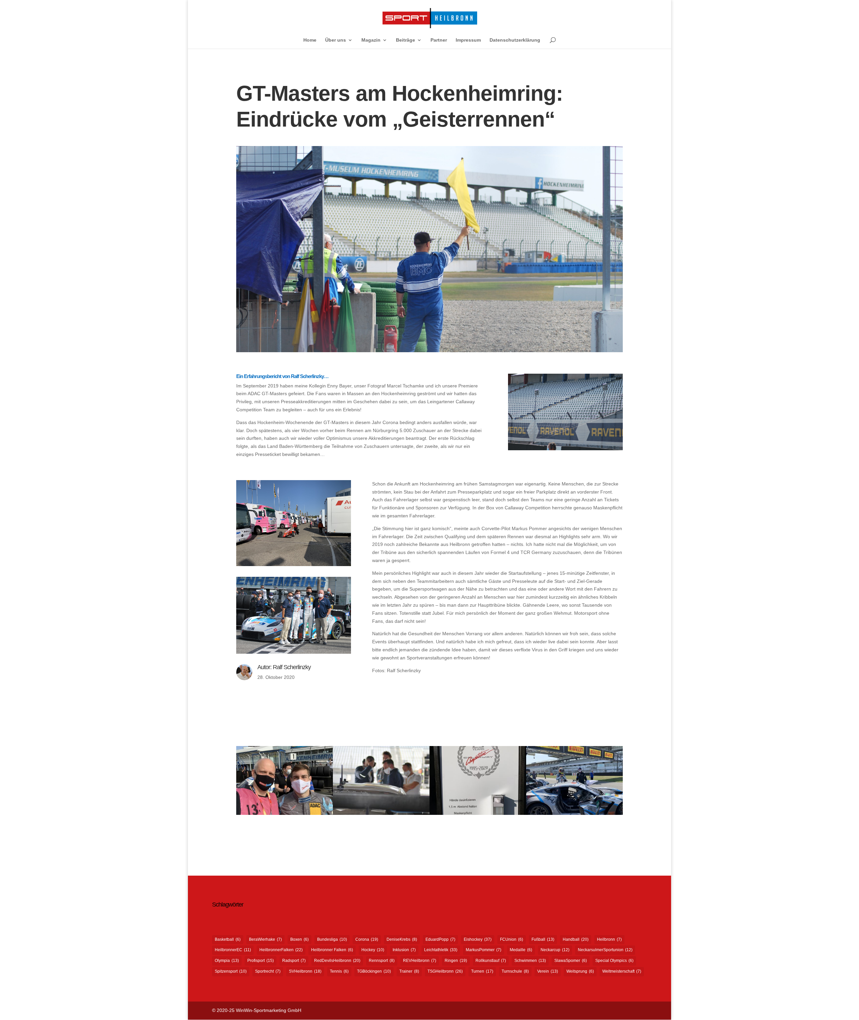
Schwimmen (530, 960)
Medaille (521, 949)
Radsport (294, 960)
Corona (366, 939)
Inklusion (404, 949)
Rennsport (382, 960)
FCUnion (511, 939)
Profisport (260, 960)
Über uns (335, 40)
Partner (439, 40)
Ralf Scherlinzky (292, 667)
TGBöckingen (374, 971)
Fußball (543, 939)
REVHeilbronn (419, 960)
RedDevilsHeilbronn (337, 960)
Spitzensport (231, 971)
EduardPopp (440, 939)
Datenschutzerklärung (515, 40)
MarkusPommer (483, 949)
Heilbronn (609, 939)
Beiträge (405, 40)
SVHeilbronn (305, 971)
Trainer (409, 971)
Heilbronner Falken (332, 949)
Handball (576, 939)
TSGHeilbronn (445, 971)
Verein (547, 971)
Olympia (227, 960)
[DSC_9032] (381, 815)
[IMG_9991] (478, 815)
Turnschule (515, 971)
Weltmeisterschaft (621, 971)
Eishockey (478, 939)
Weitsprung (580, 971)
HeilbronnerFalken (281, 949)
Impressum (468, 40)
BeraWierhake (265, 939)
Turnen (482, 971)
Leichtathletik (440, 949)
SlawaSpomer (570, 960)
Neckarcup (555, 949)
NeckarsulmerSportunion (605, 949)
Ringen (456, 960)
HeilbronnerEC (233, 949)
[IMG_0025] (574, 815)
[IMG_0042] (284, 815)
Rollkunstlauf (490, 960)
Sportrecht (268, 971)
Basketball (228, 939)
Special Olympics (614, 960)
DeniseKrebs (402, 939)
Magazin (371, 40)
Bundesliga (332, 939)
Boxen (299, 939)
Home (309, 40)
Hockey (372, 949)
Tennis (339, 971)
